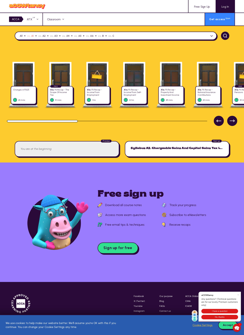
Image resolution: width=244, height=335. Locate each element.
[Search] (225, 36)
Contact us (165, 311)
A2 (44, 35)
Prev (219, 121)
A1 (32, 35)
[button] (237, 328)
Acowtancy (27, 6)
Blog (161, 301)
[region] (122, 92)
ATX (31, 19)
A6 (91, 35)
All (21, 35)
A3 (55, 35)
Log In (225, 6)
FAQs (162, 306)
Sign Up (202, 6)
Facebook (139, 296)
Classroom (54, 19)
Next (232, 121)
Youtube (138, 306)
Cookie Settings (203, 325)
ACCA (15, 19)
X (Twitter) (139, 301)
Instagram (139, 311)
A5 (79, 35)
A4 (67, 35)
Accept (228, 325)
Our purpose (166, 296)
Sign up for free (118, 248)
